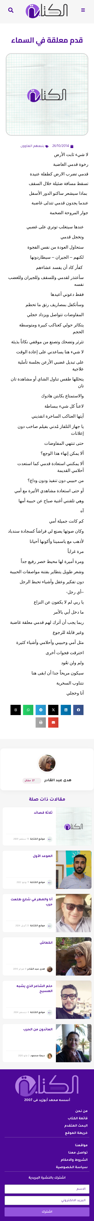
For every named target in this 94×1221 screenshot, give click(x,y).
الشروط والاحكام (74, 1160)
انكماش (46, 943)
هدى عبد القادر (57, 780)
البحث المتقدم (76, 1126)
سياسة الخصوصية (72, 1167)
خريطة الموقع (76, 1133)
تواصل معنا (78, 1153)
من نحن (81, 1111)
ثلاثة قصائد (43, 813)
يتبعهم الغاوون (32, 146)
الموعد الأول (42, 856)
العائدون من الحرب (37, 1030)
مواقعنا (81, 1146)
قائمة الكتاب (78, 1119)
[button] (78, 710)
